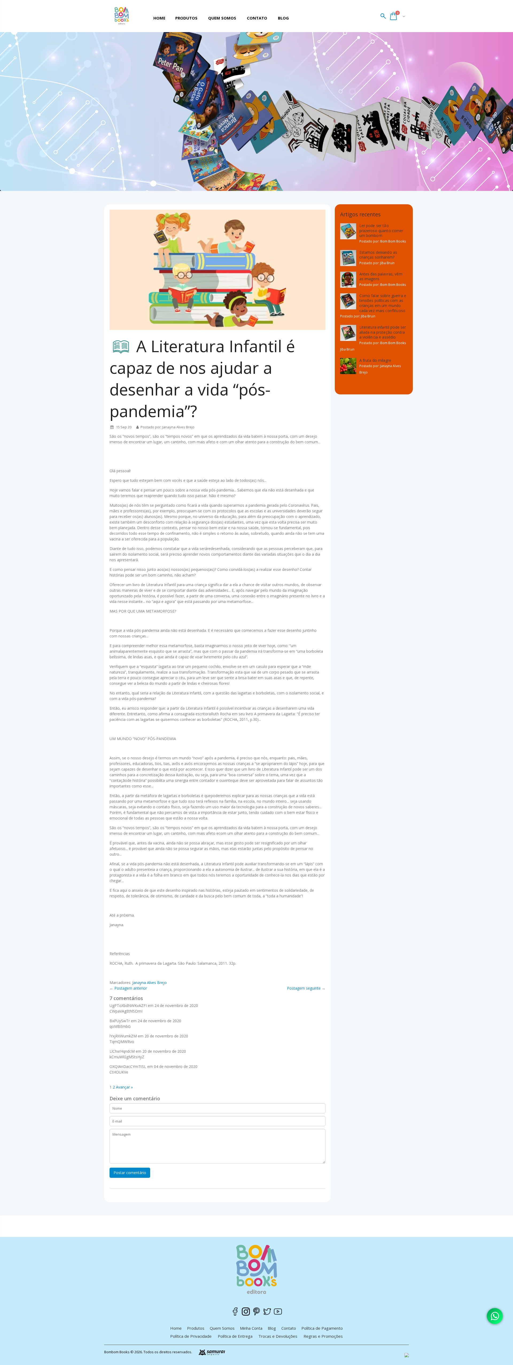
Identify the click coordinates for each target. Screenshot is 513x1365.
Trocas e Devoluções (277, 1336)
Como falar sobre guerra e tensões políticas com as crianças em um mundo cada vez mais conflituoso (382, 303)
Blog (272, 1328)
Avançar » (124, 1087)
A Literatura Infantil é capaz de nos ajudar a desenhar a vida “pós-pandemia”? (202, 378)
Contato (288, 1328)
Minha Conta (251, 1328)
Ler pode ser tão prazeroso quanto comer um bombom (381, 230)
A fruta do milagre (375, 360)
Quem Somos (222, 1328)
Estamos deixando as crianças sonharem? (378, 255)
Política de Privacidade (191, 1336)
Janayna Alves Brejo (149, 982)
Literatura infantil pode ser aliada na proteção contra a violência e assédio (382, 332)
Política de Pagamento (322, 1328)
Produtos (195, 1328)
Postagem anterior (130, 988)
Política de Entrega (235, 1336)
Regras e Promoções (323, 1336)
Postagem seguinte (304, 988)
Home (176, 1328)
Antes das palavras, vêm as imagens (380, 276)
